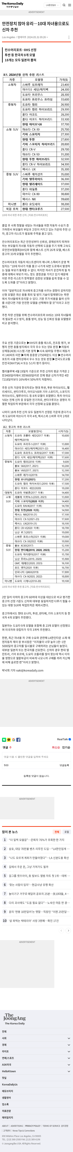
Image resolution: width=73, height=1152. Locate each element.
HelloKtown (9, 1071)
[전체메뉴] (70, 5)
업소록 (5, 1104)
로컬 (67, 831)
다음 (68, 930)
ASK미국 (6, 1064)
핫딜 (4, 1077)
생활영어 (6, 1097)
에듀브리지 (7, 1091)
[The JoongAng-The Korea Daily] (14, 1019)
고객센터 (6, 1130)
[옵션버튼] (69, 37)
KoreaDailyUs (9, 1084)
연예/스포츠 (8, 1058)
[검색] (64, 5)
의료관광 (6, 1110)
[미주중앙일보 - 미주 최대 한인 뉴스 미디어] (12, 5)
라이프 (5, 1051)
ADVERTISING (17, 1125)
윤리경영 (64, 1125)
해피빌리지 (7, 1117)
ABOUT (5, 1125)
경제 (4, 1044)
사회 (4, 1038)
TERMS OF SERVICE (51, 1125)
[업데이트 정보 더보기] (33, 37)
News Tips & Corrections (24, 1130)
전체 (57, 831)
